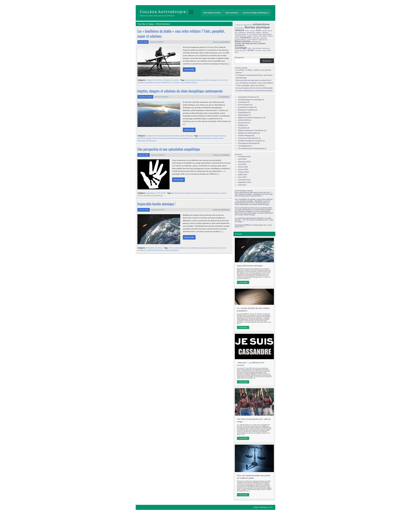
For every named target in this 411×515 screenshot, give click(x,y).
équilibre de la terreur (214, 248)
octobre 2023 (243, 172)
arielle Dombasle (239, 28)
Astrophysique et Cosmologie (249, 99)
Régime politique (243, 41)
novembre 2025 (244, 156)
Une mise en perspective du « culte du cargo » (254, 221)
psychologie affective (240, 39)
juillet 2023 (242, 174)
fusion (161, 138)
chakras (247, 30)
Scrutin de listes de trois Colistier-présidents (162, 250)
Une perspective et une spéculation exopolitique (168, 149)
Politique (241, 125)
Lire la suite (189, 69)
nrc (170, 82)
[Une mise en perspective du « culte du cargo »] (254, 402)
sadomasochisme (256, 41)
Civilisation (242, 102)
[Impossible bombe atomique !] (254, 250)
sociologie (241, 47)
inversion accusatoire (240, 34)
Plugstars (270, 36)
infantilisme (265, 32)
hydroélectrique (174, 138)
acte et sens (239, 24)
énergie (148, 138)
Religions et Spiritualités (247, 133)
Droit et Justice (244, 105)
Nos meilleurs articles (212, 13)
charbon (222, 136)
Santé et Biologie (186, 136)
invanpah (184, 138)
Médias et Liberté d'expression (250, 117)
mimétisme (164, 82)
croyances (252, 30)
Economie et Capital (246, 107)
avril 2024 (242, 164)
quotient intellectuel (252, 39)
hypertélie (258, 32)
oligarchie (255, 36)
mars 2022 (242, 177)
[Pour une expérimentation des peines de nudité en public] (254, 458)
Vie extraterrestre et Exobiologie (251, 148)
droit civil (220, 80)
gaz (166, 138)
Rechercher (239, 57)
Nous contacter (232, 13)
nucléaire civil (178, 82)
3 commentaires (223, 97)
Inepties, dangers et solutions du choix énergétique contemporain (180, 91)
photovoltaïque (205, 138)
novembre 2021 (244, 180)
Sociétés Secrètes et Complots (250, 141)
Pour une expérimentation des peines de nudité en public (253, 476)
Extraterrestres (191, 193)
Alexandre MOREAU (157, 42)
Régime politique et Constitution (251, 130)
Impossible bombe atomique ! (156, 203)
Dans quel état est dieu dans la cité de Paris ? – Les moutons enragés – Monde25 (253, 193)
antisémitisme (261, 24)
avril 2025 (242, 159)
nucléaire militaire (190, 82)
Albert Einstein (248, 24)
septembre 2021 (244, 182)
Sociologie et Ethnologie (247, 143)
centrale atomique (209, 80)
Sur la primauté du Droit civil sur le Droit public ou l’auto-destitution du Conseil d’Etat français (252, 202)
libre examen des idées (256, 34)
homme (156, 82)
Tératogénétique (157, 195)
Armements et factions (154, 80)
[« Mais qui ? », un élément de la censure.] (254, 346)
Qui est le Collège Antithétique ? (256, 13)
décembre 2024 (244, 162)
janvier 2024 (243, 169)
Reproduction (215, 193)
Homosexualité (203, 193)
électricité (141, 138)
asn (186, 80)
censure (239, 30)
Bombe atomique (195, 80)
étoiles (236, 52)
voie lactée (258, 50)
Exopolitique (150, 193)
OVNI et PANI (161, 193)
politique (237, 38)
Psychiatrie (245, 38)
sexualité (146, 195)
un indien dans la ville (240, 50)
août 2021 (242, 185)
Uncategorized (244, 146)
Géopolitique (243, 115)
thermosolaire (151, 141)
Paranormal (242, 123)
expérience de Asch (267, 30)
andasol (202, 136)
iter (190, 138)
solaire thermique (256, 48)
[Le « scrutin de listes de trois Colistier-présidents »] (254, 297)
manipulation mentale (240, 36)
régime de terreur (263, 39)
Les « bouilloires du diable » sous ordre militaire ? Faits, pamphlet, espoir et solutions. (181, 33)
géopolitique (242, 32)
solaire (214, 138)
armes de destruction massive (179, 248)
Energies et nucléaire (171, 80)
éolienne (155, 138)
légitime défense (267, 34)
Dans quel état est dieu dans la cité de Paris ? (254, 80)
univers (250, 50)
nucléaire (195, 138)
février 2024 (243, 167)
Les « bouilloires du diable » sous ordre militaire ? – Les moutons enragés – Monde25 (254, 200)
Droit (258, 30)
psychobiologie (255, 38)
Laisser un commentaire (221, 42)
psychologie (263, 38)
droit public (148, 82)
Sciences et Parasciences (248, 138)
